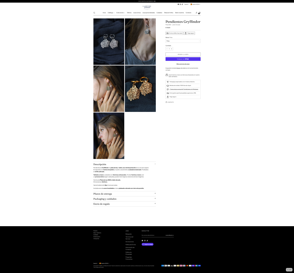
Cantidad (168, 45)
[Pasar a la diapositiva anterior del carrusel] (195, 221)
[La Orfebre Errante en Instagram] (180, 4)
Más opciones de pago (183, 64)
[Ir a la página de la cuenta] (196, 12)
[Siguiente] (159, 1)
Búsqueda (129, 234)
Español (186, 4)
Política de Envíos (131, 244)
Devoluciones (130, 241)
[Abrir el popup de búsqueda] (94, 12)
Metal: (169, 37)
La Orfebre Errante (106, 265)
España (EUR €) (196, 4)
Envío (178, 68)
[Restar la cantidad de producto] (167, 48)
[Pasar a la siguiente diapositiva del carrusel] (199, 221)
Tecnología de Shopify (98, 267)
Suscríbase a (170, 235)
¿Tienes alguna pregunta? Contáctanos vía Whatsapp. (184, 89)
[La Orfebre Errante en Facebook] (178, 4)
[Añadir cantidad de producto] (171, 48)
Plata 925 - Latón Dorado (173, 24)
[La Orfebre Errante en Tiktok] (182, 4)
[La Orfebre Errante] (147, 7)
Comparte (171, 102)
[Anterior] (134, 1)
